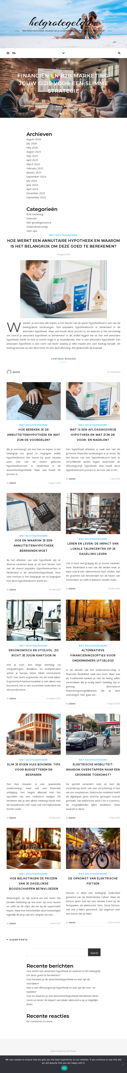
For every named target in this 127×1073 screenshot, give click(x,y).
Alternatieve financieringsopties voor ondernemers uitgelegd (93, 655)
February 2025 (34, 168)
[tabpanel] (63, 88)
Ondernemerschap (37, 226)
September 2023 (36, 197)
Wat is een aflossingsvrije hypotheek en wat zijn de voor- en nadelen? (93, 435)
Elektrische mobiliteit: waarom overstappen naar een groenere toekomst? (93, 769)
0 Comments (113, 371)
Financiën (31, 218)
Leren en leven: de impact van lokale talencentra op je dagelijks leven (93, 548)
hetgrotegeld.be (63, 22)
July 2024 (31, 180)
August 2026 (33, 139)
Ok (64, 1068)
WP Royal (71, 1050)
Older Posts (18, 939)
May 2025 (32, 155)
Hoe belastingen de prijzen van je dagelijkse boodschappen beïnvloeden (33, 883)
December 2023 (35, 193)
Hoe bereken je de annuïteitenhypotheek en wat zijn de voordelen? (33, 435)
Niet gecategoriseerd (38, 222)
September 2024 (36, 176)
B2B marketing (63, 68)
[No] (123, 1064)
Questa (16, 371)
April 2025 (32, 160)
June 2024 (32, 184)
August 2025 (33, 151)
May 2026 (32, 147)
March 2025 (33, 164)
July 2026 (31, 143)
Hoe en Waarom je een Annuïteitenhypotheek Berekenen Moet (34, 545)
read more (63, 106)
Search (94, 953)
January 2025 (33, 172)
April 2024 (32, 189)
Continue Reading (63, 358)
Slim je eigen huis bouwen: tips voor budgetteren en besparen (33, 769)
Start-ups (31, 230)
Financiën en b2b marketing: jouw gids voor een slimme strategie (63, 83)
